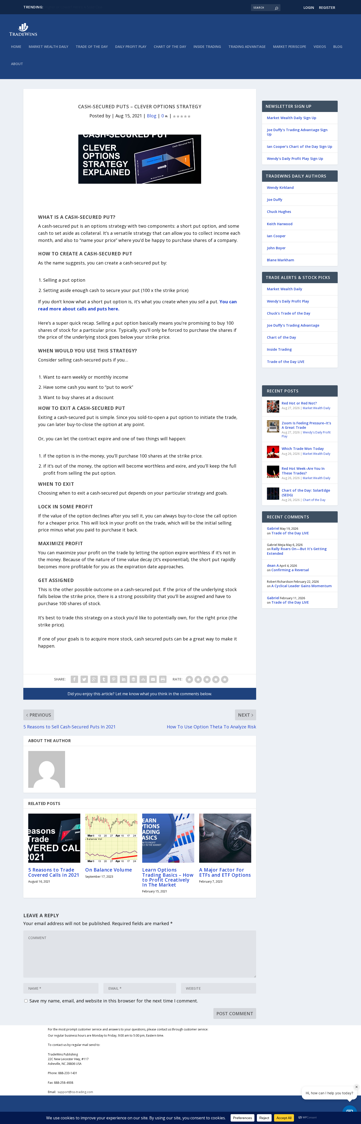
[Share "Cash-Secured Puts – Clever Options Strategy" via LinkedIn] (123, 679)
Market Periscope (289, 47)
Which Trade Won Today (303, 448)
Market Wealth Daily (48, 47)
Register (327, 7)
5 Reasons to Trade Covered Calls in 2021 (54, 872)
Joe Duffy (274, 199)
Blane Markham (280, 260)
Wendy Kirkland (280, 187)
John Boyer (276, 248)
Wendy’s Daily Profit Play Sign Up (295, 158)
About (17, 64)
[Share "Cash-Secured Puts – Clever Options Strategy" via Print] (163, 679)
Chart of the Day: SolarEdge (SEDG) (306, 492)
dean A (273, 565)
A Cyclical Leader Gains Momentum (301, 585)
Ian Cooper (276, 236)
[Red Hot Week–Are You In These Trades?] (273, 472)
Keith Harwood (279, 224)
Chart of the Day (170, 47)
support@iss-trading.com (75, 1092)
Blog (337, 47)
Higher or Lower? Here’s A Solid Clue (73, 7)
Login (309, 7)
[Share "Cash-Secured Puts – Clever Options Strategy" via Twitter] (84, 679)
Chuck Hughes (279, 211)
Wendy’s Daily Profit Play (288, 301)
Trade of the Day (92, 47)
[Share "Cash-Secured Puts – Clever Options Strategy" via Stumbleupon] (143, 679)
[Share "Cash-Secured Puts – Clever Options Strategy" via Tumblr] (104, 679)
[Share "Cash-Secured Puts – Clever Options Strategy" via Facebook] (74, 679)
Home (16, 47)
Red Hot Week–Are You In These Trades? (303, 470)
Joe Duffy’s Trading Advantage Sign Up (297, 132)
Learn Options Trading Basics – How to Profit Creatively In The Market (168, 877)
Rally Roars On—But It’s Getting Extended (297, 550)
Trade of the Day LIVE (286, 361)
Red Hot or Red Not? (299, 403)
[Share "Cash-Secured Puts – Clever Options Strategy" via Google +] (94, 679)
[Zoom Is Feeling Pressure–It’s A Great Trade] (273, 426)
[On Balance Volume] (111, 838)
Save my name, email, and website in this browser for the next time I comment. (113, 1001)
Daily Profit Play (130, 47)
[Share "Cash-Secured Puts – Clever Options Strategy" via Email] (153, 679)
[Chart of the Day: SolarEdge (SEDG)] (273, 493)
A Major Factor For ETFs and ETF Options (225, 872)
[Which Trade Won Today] (273, 452)
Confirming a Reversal (290, 570)
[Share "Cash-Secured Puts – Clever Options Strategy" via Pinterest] (114, 679)
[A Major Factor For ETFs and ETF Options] (225, 838)
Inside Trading (207, 47)
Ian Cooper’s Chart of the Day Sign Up (299, 146)
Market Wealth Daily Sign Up (291, 117)
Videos (320, 47)
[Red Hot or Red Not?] (273, 406)
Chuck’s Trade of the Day (288, 313)
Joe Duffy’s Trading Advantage (293, 325)
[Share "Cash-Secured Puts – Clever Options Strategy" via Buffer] (133, 679)
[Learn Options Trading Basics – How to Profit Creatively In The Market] (168, 838)
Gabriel (273, 528)
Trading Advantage (247, 47)
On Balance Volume (108, 870)
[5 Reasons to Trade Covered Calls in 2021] (54, 838)
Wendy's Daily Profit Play (306, 434)
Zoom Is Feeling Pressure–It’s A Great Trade (306, 425)
